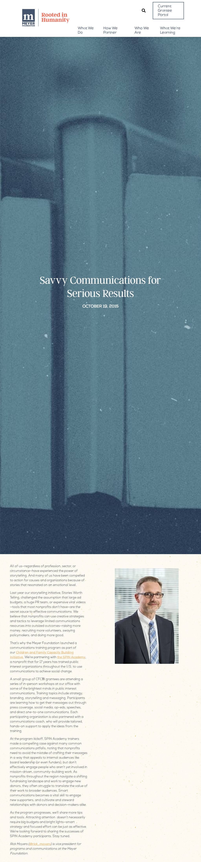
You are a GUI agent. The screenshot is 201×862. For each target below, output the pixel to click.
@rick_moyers (40, 844)
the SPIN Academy (71, 657)
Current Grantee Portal (165, 11)
